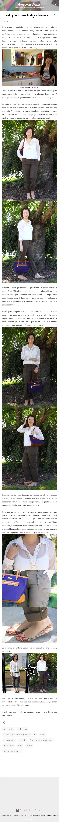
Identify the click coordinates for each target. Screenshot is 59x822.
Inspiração (8, 745)
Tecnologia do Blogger (31, 810)
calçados (22, 729)
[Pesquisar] (55, 5)
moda (29, 745)
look (20, 745)
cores (42, 734)
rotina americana (12, 751)
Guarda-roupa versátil (41, 740)
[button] (55, 15)
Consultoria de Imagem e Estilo (19, 734)
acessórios (8, 729)
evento (22, 740)
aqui (45, 532)
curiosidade (9, 740)
